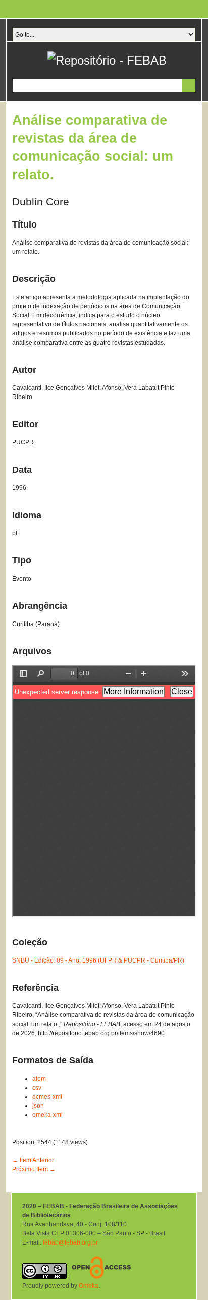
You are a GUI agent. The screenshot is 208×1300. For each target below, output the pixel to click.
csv (36, 1087)
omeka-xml (47, 1114)
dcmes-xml (47, 1096)
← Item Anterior (33, 1160)
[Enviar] (188, 85)
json (38, 1105)
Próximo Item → (34, 1169)
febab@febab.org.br (70, 1242)
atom (39, 1078)
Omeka (88, 1285)
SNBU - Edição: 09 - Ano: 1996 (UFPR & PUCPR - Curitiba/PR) (98, 960)
